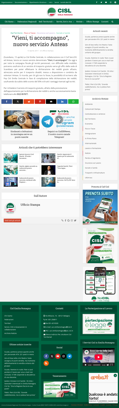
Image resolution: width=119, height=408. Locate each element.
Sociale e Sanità (63, 33)
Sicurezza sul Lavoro (46, 33)
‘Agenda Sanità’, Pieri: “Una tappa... (65, 167)
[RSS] (46, 363)
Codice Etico (88, 405)
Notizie (79, 21)
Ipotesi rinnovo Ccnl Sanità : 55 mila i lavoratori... (26, 156)
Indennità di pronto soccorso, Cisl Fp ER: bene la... (66, 180)
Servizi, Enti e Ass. (64, 21)
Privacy (115, 405)
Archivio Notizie (10, 333)
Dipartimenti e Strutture (37, 2)
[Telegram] (69, 356)
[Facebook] (46, 356)
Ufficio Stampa (92, 21)
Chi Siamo (9, 21)
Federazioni (8, 319)
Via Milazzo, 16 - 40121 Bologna (57, 316)
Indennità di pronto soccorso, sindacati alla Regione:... (27, 180)
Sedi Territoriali (46, 21)
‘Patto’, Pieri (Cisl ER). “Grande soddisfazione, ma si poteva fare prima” (97, 87)
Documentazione (21, 2)
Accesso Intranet (77, 405)
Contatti (104, 21)
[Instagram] (63, 356)
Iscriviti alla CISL (65, 2)
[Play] (85, 365)
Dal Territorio (17, 33)
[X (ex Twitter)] (52, 356)
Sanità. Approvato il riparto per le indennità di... (65, 156)
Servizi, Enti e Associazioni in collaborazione (15, 328)
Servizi (57, 2)
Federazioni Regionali (27, 21)
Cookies (108, 405)
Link (50, 2)
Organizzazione (6, 2)
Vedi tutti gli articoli (12, 220)
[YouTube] (57, 356)
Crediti (102, 405)
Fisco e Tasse (29, 33)
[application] (99, 357)
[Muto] (108, 365)
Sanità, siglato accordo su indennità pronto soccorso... (28, 168)
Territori (7, 323)
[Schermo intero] (111, 365)
